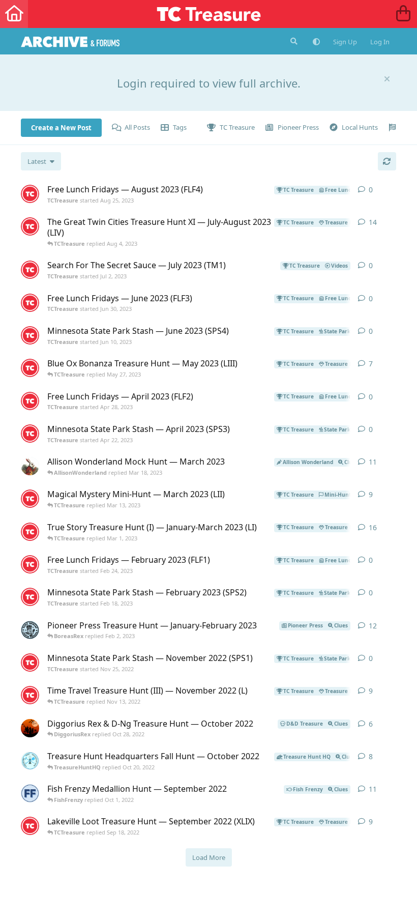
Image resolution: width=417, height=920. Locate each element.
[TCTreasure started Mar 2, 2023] (30, 499)
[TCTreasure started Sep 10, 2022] (30, 826)
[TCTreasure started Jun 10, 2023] (30, 335)
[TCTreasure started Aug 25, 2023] (30, 194)
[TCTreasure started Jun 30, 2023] (30, 303)
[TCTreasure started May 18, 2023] (30, 368)
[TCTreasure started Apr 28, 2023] (30, 401)
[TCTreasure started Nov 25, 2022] (30, 662)
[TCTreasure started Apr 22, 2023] (30, 433)
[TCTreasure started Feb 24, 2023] (30, 564)
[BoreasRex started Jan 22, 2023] (30, 630)
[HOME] (14, 14)
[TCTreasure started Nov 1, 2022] (30, 695)
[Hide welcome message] (387, 79)
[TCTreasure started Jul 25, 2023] (30, 226)
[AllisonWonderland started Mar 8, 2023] (30, 466)
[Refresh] (387, 161)
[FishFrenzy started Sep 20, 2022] (30, 793)
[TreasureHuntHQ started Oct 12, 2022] (30, 761)
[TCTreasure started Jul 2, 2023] (30, 270)
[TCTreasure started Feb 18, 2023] (30, 597)
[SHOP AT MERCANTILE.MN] (403, 14)
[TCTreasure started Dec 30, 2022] (30, 532)
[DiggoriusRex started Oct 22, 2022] (30, 728)
